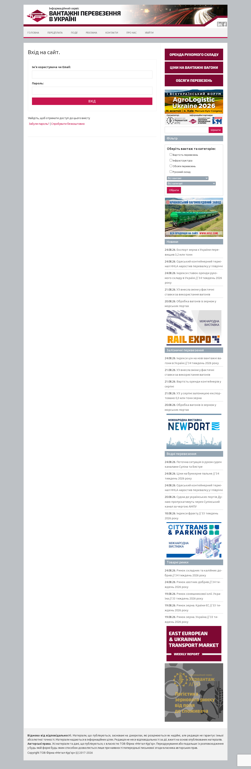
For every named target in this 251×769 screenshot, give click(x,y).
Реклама (91, 32)
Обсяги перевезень (184, 166)
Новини (172, 241)
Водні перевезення (181, 454)
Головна (33, 32)
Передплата (55, 32)
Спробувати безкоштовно (68, 123)
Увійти (149, 32)
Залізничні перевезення (185, 350)
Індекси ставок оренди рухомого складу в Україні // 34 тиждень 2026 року (193, 277)
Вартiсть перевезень (185, 154)
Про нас (131, 32)
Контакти (111, 32)
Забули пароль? (39, 123)
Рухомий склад (181, 171)
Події (74, 32)
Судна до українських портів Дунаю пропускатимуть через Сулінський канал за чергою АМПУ (194, 501)
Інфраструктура (182, 160)
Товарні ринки (177, 562)
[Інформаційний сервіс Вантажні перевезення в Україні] (125, 27)
